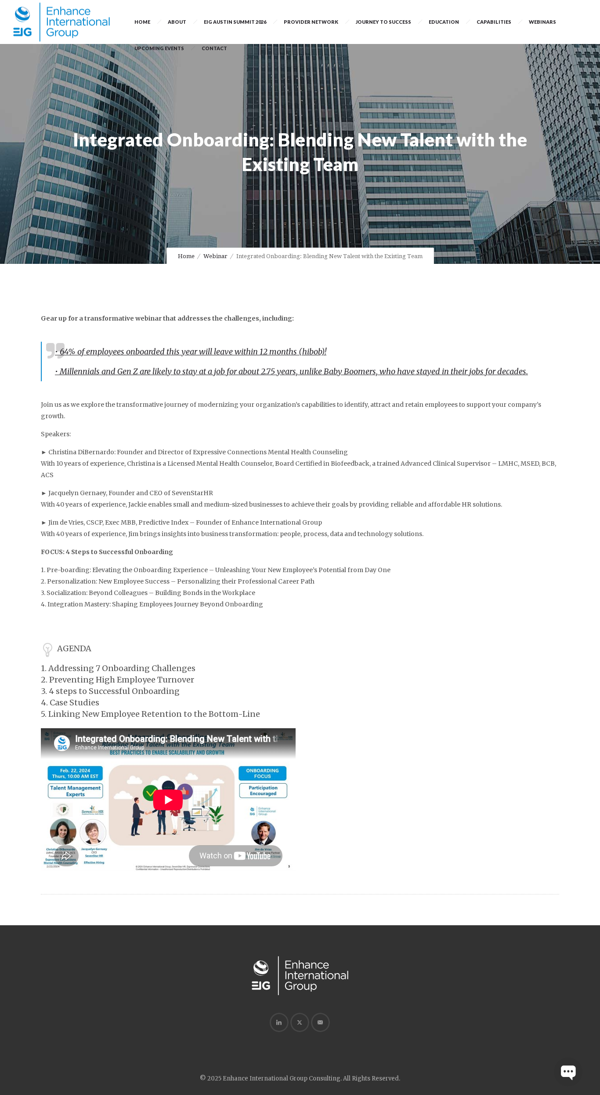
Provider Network (311, 22)
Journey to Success (383, 22)
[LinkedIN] (279, 1022)
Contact (214, 48)
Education (444, 22)
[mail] (320, 1022)
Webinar (215, 256)
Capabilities (494, 22)
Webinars (542, 22)
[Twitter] (299, 1022)
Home (142, 22)
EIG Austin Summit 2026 (235, 22)
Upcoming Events (159, 48)
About (177, 22)
